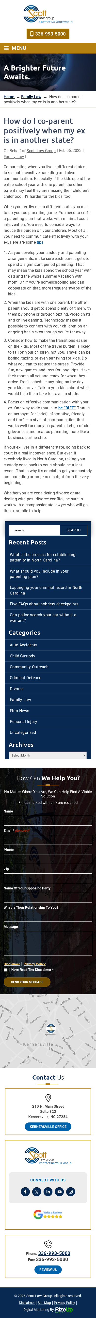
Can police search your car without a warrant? (43, 618)
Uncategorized (23, 732)
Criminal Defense (25, 677)
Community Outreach (29, 667)
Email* (16, 830)
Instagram (70, 1191)
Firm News (19, 710)
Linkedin (48, 1191)
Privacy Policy (35, 964)
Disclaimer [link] (27, 1303)
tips (40, 242)
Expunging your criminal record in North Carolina (46, 590)
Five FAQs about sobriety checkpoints (44, 604)
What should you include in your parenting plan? (39, 574)
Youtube (59, 1191)
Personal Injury (23, 721)
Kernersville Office (48, 1127)
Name (8, 811)
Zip (6, 869)
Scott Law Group (41, 150)
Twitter (36, 1191)
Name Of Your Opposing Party (27, 888)
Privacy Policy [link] (64, 1303)
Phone (9, 850)
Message (11, 927)
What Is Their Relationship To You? (31, 907)
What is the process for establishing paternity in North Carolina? (42, 557)
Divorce (17, 688)
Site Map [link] (44, 1303)
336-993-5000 (50, 34)
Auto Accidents (23, 645)
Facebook (25, 1191)
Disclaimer (12, 964)
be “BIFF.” (67, 408)
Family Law (14, 156)
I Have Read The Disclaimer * (31, 970)
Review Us (48, 1270)
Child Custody (22, 656)
